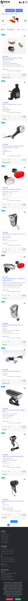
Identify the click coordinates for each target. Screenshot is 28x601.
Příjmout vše (18, 599)
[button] (10, 10)
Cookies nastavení (5, 566)
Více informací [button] (14, 597)
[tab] (21, 2)
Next (25, 21)
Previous (3, 21)
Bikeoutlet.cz (5, 14)
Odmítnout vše (9, 599)
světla (11, 14)
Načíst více (14, 521)
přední (16, 14)
